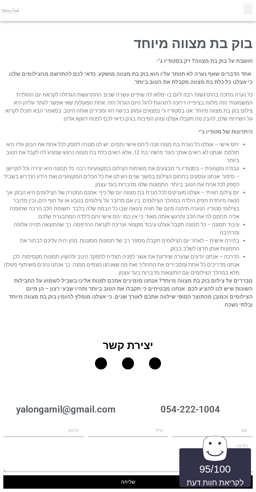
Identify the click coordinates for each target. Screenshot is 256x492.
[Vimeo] (101, 363)
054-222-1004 (190, 409)
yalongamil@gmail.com (66, 409)
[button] (248, 8)
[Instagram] (128, 363)
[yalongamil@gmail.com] (65, 387)
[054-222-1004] (190, 387)
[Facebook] (155, 363)
